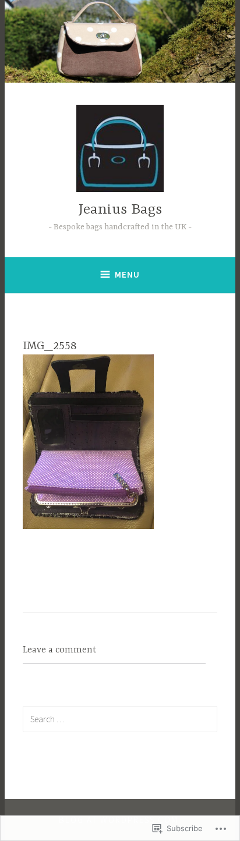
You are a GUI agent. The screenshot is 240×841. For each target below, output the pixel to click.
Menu (127, 274)
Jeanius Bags (120, 209)
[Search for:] (120, 719)
